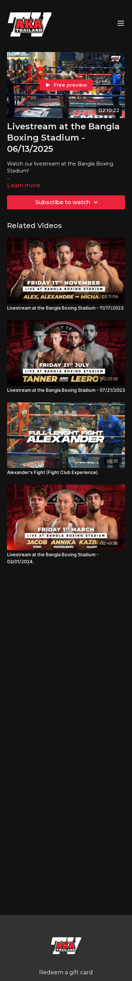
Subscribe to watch (62, 202)
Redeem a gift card (66, 972)
